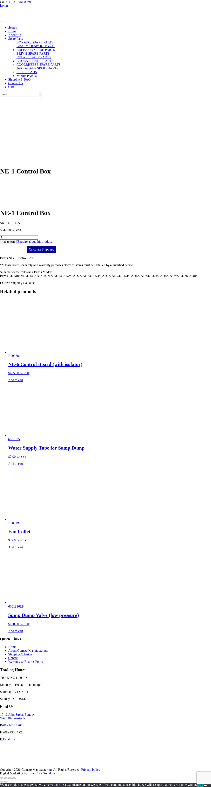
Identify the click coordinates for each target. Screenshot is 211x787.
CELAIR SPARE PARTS (33, 57)
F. (1, 732)
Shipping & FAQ (19, 79)
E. (1, 739)
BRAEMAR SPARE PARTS (35, 46)
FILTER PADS (26, 72)
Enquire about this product (34, 241)
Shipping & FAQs (20, 654)
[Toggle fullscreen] (5, 778)
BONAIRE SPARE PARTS (35, 42)
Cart (11, 87)
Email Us (9, 739)
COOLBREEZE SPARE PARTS (38, 64)
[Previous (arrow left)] (1, 781)
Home (12, 31)
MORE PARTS (26, 75)
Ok (200, 784)
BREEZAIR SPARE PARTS (35, 50)
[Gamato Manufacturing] (19, 20)
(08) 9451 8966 (21, 2)
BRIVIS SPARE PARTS (32, 53)
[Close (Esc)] (14, 778)
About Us (14, 35)
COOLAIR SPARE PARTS (35, 61)
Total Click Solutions (41, 773)
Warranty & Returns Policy (25, 661)
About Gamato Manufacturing (28, 650)
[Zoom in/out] (1, 778)
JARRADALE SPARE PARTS (37, 68)
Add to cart (8, 241)
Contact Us (15, 83)
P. (1, 725)
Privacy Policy (90, 769)
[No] (205, 785)
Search (12, 27)
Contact (13, 658)
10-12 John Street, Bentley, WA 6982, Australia (17, 716)
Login (4, 5)
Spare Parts (15, 38)
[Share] (10, 778)
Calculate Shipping (41, 249)
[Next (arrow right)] (5, 781)
